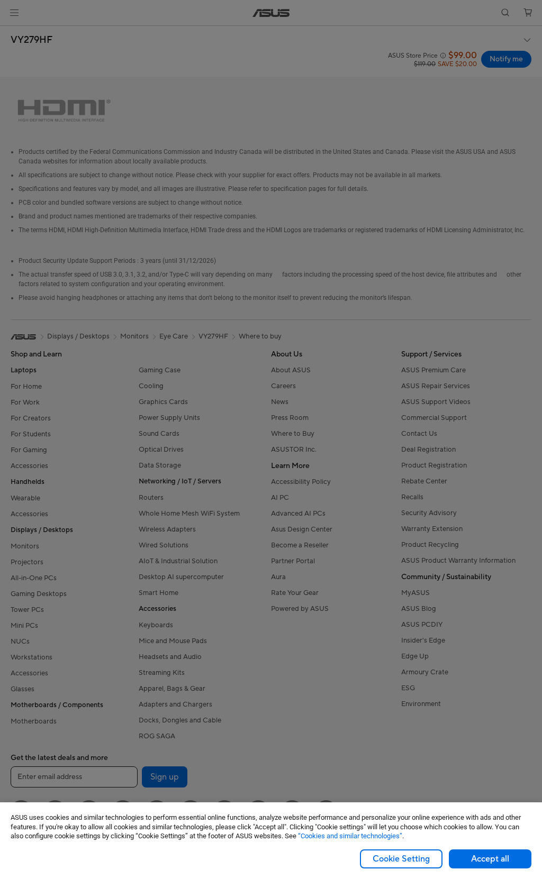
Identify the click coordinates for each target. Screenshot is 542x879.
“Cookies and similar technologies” (350, 836)
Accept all (490, 859)
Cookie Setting (401, 859)
